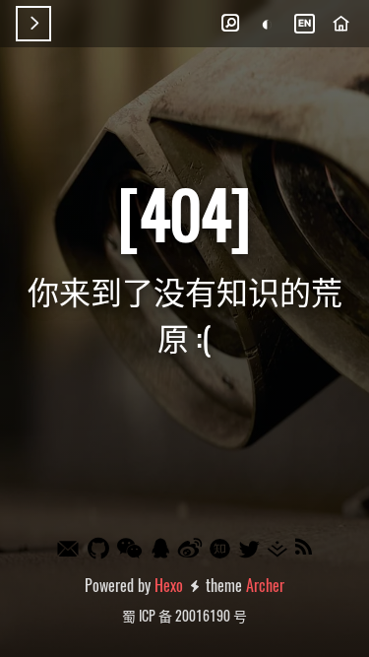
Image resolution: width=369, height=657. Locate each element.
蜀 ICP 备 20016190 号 (184, 615)
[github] (99, 548)
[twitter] (250, 549)
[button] (230, 23)
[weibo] (191, 548)
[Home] (341, 23)
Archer (265, 585)
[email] (69, 550)
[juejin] (278, 549)
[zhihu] (221, 550)
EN (304, 23)
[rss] (304, 548)
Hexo (168, 585)
